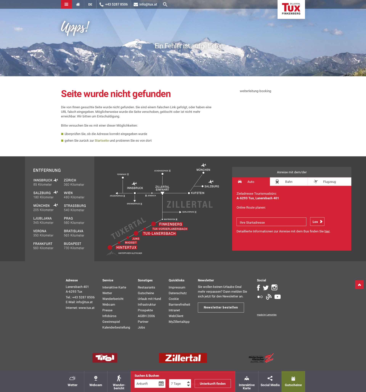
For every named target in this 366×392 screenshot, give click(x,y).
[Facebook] (258, 287)
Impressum (177, 287)
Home (291, 9)
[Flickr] (260, 297)
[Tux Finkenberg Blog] (269, 297)
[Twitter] (266, 287)
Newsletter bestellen (221, 307)
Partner (143, 322)
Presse (107, 310)
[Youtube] (277, 297)
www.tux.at (87, 308)
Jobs (141, 327)
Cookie (174, 299)
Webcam (95, 385)
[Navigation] (66, 4)
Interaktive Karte (247, 386)
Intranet (174, 310)
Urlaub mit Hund (149, 299)
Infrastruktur (147, 304)
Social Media (270, 385)
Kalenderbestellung (116, 327)
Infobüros (109, 316)
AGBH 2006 (146, 316)
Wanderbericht (113, 299)
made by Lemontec (267, 314)
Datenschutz (178, 293)
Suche (165, 4)
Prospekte (145, 310)
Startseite (102, 140)
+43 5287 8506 (116, 4)
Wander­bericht (119, 386)
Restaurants (146, 287)
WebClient (176, 316)
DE (90, 4)
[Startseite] (78, 4)
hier (327, 231)
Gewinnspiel (111, 322)
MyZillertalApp (179, 322)
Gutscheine (293, 385)
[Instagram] (274, 287)
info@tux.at (148, 4)
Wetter (72, 385)
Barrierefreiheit (179, 304)
